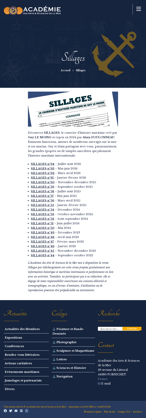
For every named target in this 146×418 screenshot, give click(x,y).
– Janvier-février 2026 (58, 177)
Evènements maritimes (22, 372)
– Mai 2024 (51, 228)
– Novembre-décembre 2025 (63, 182)
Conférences (14, 346)
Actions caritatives (18, 363)
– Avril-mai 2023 (55, 237)
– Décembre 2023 (55, 232)
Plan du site (109, 412)
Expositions (13, 337)
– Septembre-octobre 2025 (62, 187)
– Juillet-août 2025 (56, 191)
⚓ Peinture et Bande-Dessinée (68, 331)
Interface (137, 412)
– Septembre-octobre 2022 (62, 255)
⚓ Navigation (62, 376)
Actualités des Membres (22, 329)
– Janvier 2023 (53, 246)
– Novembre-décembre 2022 (63, 251)
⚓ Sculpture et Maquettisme (73, 350)
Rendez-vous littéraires (22, 354)
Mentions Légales (92, 412)
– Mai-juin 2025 (54, 196)
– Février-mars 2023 (57, 241)
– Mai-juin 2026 (54, 168)
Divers (10, 389)
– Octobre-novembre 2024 (62, 214)
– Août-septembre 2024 (59, 219)
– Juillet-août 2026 (56, 164)
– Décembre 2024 (55, 209)
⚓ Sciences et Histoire (69, 368)
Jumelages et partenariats (23, 380)
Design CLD (124, 412)
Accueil (65, 70)
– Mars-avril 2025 (55, 200)
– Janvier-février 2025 (58, 205)
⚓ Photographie (64, 342)
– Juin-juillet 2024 (55, 223)
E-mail (106, 383)
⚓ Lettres (59, 359)
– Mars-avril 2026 (56, 173)
